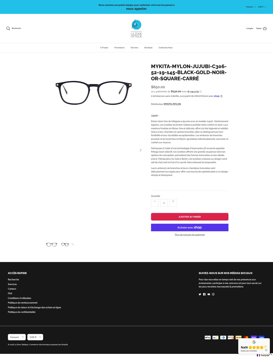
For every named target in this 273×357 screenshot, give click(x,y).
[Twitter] (200, 294)
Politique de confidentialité (21, 312)
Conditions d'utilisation (19, 298)
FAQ (10, 293)
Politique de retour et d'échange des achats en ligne (34, 307)
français (249, 7)
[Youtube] (209, 294)
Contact (12, 289)
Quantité (155, 196)
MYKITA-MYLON (172, 104)
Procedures (119, 47)
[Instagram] (213, 294)
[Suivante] (140, 150)
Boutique (148, 47)
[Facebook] (204, 294)
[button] (176, 91)
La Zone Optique (21, 345)
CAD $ (260, 7)
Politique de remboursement (22, 302)
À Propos (104, 47)
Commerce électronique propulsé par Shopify (48, 345)
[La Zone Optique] (136, 28)
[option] (94, 150)
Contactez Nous (166, 47)
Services (134, 47)
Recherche (13, 279)
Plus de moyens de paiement (190, 234)
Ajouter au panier (190, 216)
